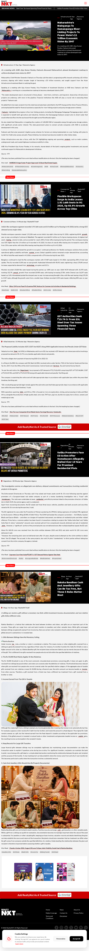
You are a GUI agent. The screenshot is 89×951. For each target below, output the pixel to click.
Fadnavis (5, 112)
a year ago (72, 18)
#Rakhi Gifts (24, 852)
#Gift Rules (16, 852)
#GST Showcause (55, 416)
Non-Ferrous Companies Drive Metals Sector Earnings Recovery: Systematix (35, 412)
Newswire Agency (80, 18)
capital (80, 736)
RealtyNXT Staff (81, 190)
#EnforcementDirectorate (9, 558)
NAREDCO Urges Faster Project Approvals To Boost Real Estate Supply (33, 163)
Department (24, 370)
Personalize (60, 939)
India (21, 392)
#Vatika (21, 558)
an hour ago (69, 577)
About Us (77, 910)
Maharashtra (6, 90)
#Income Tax (34, 852)
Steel (15, 351)
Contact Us (63, 913)
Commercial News (9, 222)
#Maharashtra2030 (7, 166)
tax (13, 644)
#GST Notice (34, 416)
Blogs (5, 608)
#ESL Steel (5, 416)
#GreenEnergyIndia (36, 166)
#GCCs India (47, 290)
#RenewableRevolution (67, 166)
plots (3, 526)
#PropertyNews (56, 558)
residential (40, 499)
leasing (9, 240)
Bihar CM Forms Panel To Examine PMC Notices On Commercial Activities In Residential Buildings (42, 286)
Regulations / (64, 447)
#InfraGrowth (54, 166)
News (62, 910)
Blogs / (63, 577)
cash (59, 830)
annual (15, 272)
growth (84, 234)
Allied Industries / (64, 310)
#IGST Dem (5, 419)
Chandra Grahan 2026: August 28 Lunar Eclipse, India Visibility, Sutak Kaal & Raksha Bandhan (40, 848)
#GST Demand (24, 416)
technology (31, 265)
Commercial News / (65, 190)
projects (67, 139)
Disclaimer (63, 916)
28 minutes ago (71, 446)
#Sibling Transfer (45, 852)
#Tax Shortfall (44, 416)
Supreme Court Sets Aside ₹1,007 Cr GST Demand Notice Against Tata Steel (34, 555)
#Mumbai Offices (25, 290)
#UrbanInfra (79, 166)
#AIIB (46, 166)
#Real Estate (5, 290)
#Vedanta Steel (14, 416)
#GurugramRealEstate (31, 558)
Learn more (19, 944)
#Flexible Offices (36, 290)
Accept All (76, 939)
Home (48, 910)
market (32, 252)
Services (56, 366)
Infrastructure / (65, 18)
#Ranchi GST (79, 416)
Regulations (7, 481)
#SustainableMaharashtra (19, 170)
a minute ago (72, 190)
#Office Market (57, 290)
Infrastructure (8, 65)
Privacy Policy (78, 913)
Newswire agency (80, 310)
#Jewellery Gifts (6, 852)
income (84, 669)
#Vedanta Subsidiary (68, 416)
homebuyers (6, 499)
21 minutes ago (71, 310)
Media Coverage (51, 913)
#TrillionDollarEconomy (22, 166)
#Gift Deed (55, 852)
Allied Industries (9, 341)
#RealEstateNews (45, 558)
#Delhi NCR (14, 290)
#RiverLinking (6, 170)
